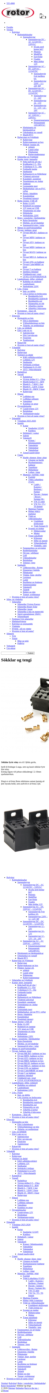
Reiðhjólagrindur (30, 550)
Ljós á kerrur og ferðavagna (35, 294)
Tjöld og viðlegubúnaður (35, 517)
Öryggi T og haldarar (32, 269)
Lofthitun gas (28, 396)
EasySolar (38, 56)
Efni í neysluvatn (30, 335)
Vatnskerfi (27, 438)
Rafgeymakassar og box (33, 142)
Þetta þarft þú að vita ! (32, 162)
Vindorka (16, 626)
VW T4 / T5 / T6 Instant (40, 505)
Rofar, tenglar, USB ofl (27, 201)
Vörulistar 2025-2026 (26, 421)
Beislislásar (28, 411)
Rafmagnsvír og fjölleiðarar (34, 174)
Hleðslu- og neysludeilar (33, 223)
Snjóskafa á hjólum (31, 364)
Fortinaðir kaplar (30, 169)
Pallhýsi (20, 643)
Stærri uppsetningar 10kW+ (29, 614)
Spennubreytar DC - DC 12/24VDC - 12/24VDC (37, 90)
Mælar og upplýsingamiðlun (29, 228)
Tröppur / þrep (29, 563)
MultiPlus (38, 54)
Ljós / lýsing (22, 289)
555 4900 (11, 3)
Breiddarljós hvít (35, 296)
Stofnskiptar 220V (31, 215)
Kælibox (32, 431)
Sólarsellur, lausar (25, 609)
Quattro (37, 59)
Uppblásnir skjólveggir (38, 522)
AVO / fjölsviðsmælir (32, 369)
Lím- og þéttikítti (24, 328)
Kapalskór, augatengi (32, 179)
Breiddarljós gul (35, 301)
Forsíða (10, 27)
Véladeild (16, 347)
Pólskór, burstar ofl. (31, 144)
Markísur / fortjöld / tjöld (33, 475)
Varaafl (20, 374)
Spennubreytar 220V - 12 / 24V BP (40, 83)
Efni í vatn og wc (24, 330)
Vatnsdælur (33, 445)
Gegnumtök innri (30, 186)
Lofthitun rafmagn (31, 399)
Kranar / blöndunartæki (34, 441)
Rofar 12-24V (29, 203)
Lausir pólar (33, 149)
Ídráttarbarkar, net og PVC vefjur (31, 1012)
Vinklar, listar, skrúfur (32, 575)
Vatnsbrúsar (33, 450)
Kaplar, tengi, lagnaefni (27, 159)
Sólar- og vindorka (15, 599)
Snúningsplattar (29, 585)
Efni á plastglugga (30, 320)
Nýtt (14, 636)
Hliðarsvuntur (40, 531)
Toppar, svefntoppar (31, 594)
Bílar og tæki (23, 641)
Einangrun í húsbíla (31, 570)
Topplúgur (32, 467)
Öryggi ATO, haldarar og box (30, 1058)
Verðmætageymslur (31, 413)
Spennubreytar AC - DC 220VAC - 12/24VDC (37, 68)
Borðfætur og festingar (32, 582)
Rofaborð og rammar (32, 206)
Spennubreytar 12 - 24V (40, 97)
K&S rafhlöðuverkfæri (32, 357)
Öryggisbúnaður (24, 406)
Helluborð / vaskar (31, 433)
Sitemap (11, 1388)
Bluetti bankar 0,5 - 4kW (33, 382)
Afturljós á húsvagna (37, 308)
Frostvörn (27, 338)
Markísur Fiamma (36, 509)
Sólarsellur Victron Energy (28, 604)
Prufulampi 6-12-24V (32, 367)
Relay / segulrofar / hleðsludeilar (31, 218)
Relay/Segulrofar (30, 220)
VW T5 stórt (39, 501)
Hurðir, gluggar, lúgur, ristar (35, 457)
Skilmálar (20, 1388)
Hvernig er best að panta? (23, 631)
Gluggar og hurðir (36, 460)
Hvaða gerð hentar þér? (39, 48)
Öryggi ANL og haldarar (33, 262)
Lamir (25, 580)
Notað (14, 638)
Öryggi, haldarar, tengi (27, 230)
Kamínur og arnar (30, 404)
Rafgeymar (27, 140)
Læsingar (27, 577)
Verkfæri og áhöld (25, 355)
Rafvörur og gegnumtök (22, 624)
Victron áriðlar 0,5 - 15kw (34, 379)
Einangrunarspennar (37, 946)
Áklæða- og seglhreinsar (33, 325)
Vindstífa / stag (40, 545)
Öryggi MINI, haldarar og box (30, 1056)
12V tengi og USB (31, 208)
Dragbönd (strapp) (31, 198)
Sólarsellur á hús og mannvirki (30, 611)
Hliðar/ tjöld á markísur (34, 512)
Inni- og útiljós (29, 291)
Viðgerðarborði (40, 543)
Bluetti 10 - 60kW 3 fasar (34, 389)
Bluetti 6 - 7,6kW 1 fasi (33, 384)
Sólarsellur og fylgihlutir (27, 157)
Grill (25, 555)
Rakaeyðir (21, 342)
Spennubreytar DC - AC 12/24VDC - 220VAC (37, 42)
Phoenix (37, 52)
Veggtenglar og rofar (32, 210)
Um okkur (11, 648)
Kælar (25, 426)
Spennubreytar (29, 37)
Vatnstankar (33, 448)
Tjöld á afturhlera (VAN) (33, 1278)
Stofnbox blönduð (30, 272)
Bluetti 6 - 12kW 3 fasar (33, 387)
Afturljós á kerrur (35, 306)
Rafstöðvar (22, 372)
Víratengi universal (31, 176)
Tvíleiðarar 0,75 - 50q (32, 166)
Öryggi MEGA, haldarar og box (31, 1066)
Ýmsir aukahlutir (35, 536)
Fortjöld (31, 477)
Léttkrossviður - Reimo (33, 567)
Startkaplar (27, 171)
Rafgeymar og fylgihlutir (28, 137)
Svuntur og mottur (36, 528)
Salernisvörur (28, 333)
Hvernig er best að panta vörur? (31, 313)
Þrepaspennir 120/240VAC (39, 123)
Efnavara (16, 316)
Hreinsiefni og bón (25, 318)
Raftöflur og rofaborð (32, 281)
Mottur (37, 533)
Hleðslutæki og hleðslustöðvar (29, 128)
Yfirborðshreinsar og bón (34, 323)
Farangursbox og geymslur (34, 548)
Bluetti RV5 (28, 135)
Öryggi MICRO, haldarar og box (31, 1053)
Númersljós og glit (36, 303)
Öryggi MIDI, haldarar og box (30, 1061)
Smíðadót (21, 565)
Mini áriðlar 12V (35, 904)
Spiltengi (26, 184)
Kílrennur (38, 538)
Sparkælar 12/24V (36, 428)
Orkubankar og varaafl (32, 132)
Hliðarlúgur (33, 470)
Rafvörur (16, 32)
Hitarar (20, 394)
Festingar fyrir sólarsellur (22, 619)
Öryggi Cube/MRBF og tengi (30, 1070)
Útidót (20, 455)
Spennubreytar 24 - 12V (40, 101)
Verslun (10, 30)
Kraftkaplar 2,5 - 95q (32, 164)
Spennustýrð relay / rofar (33, 225)
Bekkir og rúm (29, 592)
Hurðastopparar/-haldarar (33, 1264)
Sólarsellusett (23, 616)
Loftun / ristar (34, 472)
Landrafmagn (28, 284)
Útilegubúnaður (29, 558)
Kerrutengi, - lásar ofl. (26, 311)
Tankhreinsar (28, 340)
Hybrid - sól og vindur (21, 629)
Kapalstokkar (28, 196)
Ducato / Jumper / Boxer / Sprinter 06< (41, 496)
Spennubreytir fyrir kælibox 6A (40, 76)
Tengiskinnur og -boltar (33, 181)
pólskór (31, 147)
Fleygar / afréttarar (31, 553)
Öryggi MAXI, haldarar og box (31, 1063)
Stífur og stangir (41, 541)
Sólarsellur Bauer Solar (27, 607)
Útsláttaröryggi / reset (32, 274)
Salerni (26, 435)
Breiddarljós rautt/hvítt (38, 298)
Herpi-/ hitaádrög (30, 193)
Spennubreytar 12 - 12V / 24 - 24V (40, 108)
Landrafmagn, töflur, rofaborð (30, 279)
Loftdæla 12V (29, 360)
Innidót (20, 423)
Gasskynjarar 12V (31, 409)
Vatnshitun (27, 401)
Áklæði (26, 589)
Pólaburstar (33, 152)
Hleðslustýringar (19, 621)
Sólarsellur (16, 602)
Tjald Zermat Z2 (41, 526)
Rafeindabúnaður (24, 34)
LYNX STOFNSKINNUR (34, 276)
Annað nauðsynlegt (31, 453)
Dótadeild (16, 418)
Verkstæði (11, 646)
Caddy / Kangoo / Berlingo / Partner (38, 488)
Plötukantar (28, 572)
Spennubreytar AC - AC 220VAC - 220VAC (37, 115)
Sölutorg (10, 633)
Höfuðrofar (28, 213)
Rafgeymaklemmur (36, 154)
